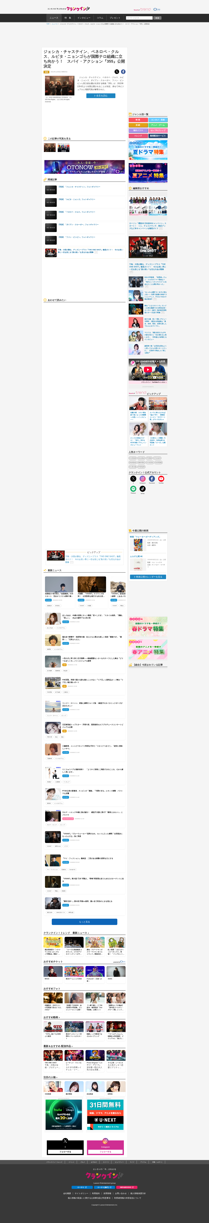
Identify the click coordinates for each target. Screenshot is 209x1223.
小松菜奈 (150, 462)
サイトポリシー (81, 1193)
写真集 (149, 458)
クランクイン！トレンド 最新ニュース (66, 933)
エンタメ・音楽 (158, 120)
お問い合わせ (121, 1193)
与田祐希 (142, 467)
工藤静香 (49, 758)
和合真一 (65, 670)
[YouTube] (161, 479)
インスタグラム (60, 628)
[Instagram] (143, 479)
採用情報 (107, 1193)
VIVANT (82, 605)
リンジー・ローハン (52, 715)
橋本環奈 (142, 462)
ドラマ (66, 846)
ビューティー (119, 1162)
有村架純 (133, 462)
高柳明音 (57, 670)
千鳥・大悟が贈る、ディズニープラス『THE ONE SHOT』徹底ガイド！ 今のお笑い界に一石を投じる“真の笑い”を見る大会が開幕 (93, 559)
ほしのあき (50, 628)
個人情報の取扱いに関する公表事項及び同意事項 (89, 1198)
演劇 (138, 125)
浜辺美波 (142, 458)
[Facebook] (152, 479)
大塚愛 (89, 605)
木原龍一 (49, 782)
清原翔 (49, 649)
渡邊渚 (49, 803)
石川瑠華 (49, 670)
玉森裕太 (63, 869)
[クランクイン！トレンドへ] (142, 9)
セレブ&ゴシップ (157, 130)
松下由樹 (57, 692)
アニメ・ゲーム (158, 125)
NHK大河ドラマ (60, 912)
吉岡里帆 (159, 462)
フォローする (65, 1152)
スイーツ (106, 1162)
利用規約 (96, 1193)
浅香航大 (49, 605)
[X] (133, 479)
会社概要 (67, 1193)
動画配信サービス (158, 136)
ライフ (132, 1162)
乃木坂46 (158, 458)
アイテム (143, 1162)
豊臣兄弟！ (50, 912)
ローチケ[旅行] (103, 1187)
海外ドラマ (138, 130)
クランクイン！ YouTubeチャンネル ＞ (154, 382)
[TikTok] (143, 489)
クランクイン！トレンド (54, 1162)
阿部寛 (63, 891)
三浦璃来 (57, 782)
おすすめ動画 (52, 1017)
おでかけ (94, 1162)
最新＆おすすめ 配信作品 (58, 1046)
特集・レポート (157, 1162)
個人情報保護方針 (138, 1193)
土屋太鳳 (133, 467)
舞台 (56, 737)
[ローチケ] (157, 9)
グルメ (83, 1162)
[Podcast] (133, 489)
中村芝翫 (49, 692)
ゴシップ (63, 715)
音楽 (62, 737)
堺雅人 (122, 605)
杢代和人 (57, 605)
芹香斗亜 (49, 737)
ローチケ (80, 1187)
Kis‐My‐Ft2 (72, 869)
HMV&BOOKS (125, 1187)
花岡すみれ (58, 846)
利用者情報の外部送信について (127, 1198)
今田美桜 (133, 458)
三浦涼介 (65, 692)
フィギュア (66, 782)
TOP (47, 24)
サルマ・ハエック (52, 824)
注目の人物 (50, 1077)
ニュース (54, 24)
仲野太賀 (70, 912)
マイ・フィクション (52, 869)
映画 (138, 120)
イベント (71, 1162)
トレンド (138, 136)
